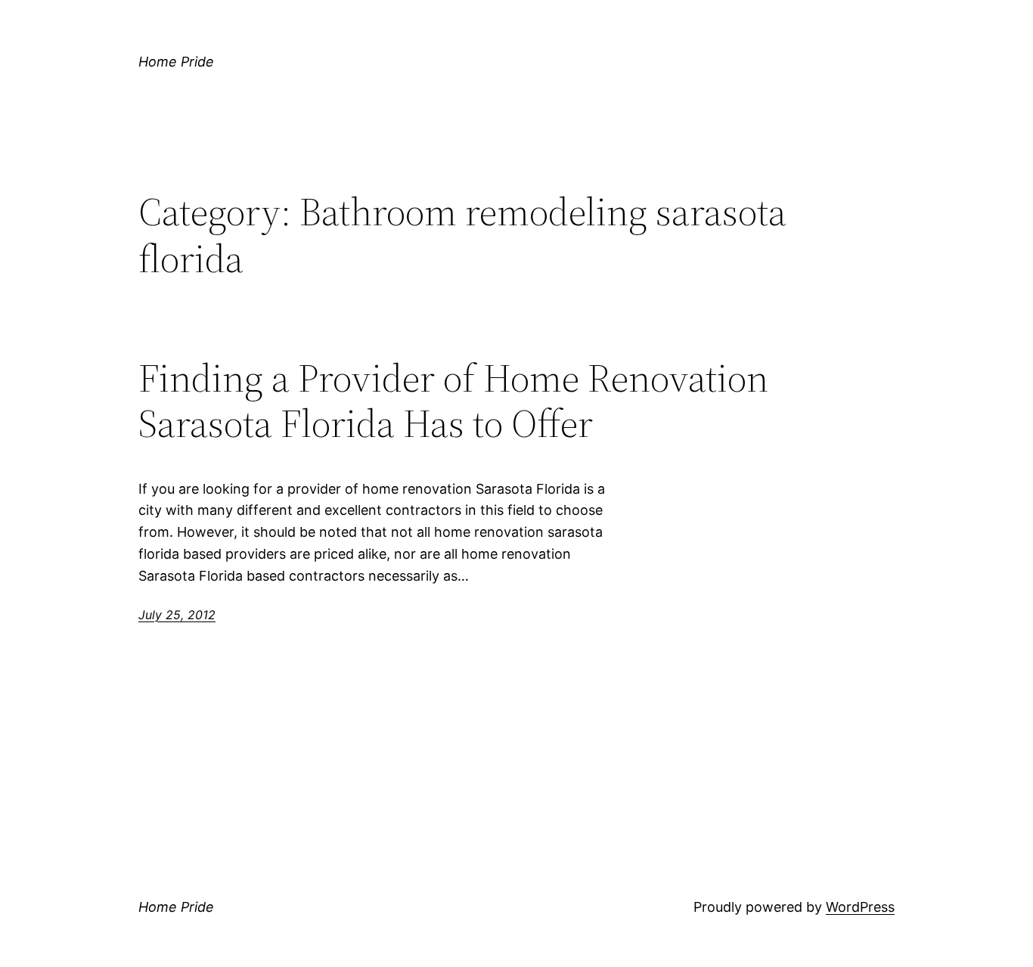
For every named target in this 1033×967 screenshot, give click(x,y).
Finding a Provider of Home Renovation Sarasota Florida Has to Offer (453, 400)
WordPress (860, 907)
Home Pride (176, 62)
